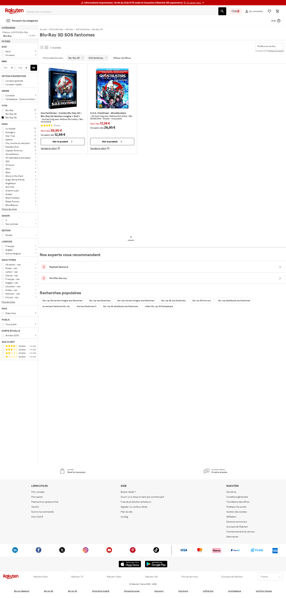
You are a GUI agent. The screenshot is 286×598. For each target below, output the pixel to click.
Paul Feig (50, 119)
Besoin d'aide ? (128, 491)
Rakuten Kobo (40, 576)
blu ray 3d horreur (201, 300)
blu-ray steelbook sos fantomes (234, 300)
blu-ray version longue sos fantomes (135, 300)
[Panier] (277, 11)
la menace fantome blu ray (56, 306)
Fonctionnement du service (240, 531)
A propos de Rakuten (237, 526)
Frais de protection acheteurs (136, 501)
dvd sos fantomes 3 (86, 306)
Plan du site (126, 511)
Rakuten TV (77, 576)
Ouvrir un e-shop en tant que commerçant (142, 496)
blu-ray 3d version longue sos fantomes (62, 300)
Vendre (35, 506)
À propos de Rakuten (232, 576)
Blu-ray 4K (72, 591)
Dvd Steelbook (234, 591)
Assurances (232, 536)
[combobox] (122, 12)
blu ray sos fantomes (99, 300)
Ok (33, 67)
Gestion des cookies (236, 511)
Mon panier (37, 496)
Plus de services (189, 576)
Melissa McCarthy (69, 119)
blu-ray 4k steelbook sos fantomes (120, 306)
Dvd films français (264, 591)
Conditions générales (237, 496)
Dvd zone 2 (183, 591)
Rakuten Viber (114, 576)
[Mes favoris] (269, 11)
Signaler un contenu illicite (134, 506)
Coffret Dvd (208, 591)
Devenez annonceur (236, 521)
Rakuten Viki (151, 576)
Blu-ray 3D (48, 591)
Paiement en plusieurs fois (44, 501)
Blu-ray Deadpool (21, 591)
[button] (196, 3)
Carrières (231, 491)
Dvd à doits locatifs (100, 591)
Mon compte (37, 491)
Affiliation (231, 516)
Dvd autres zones (132, 591)
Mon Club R (37, 516)
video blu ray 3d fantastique (159, 306)
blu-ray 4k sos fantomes (173, 300)
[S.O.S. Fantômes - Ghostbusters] (112, 88)
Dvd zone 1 (159, 591)
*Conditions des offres (237, 501)
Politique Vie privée (236, 506)
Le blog (124, 516)
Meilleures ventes (275, 51)
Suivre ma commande (42, 511)
